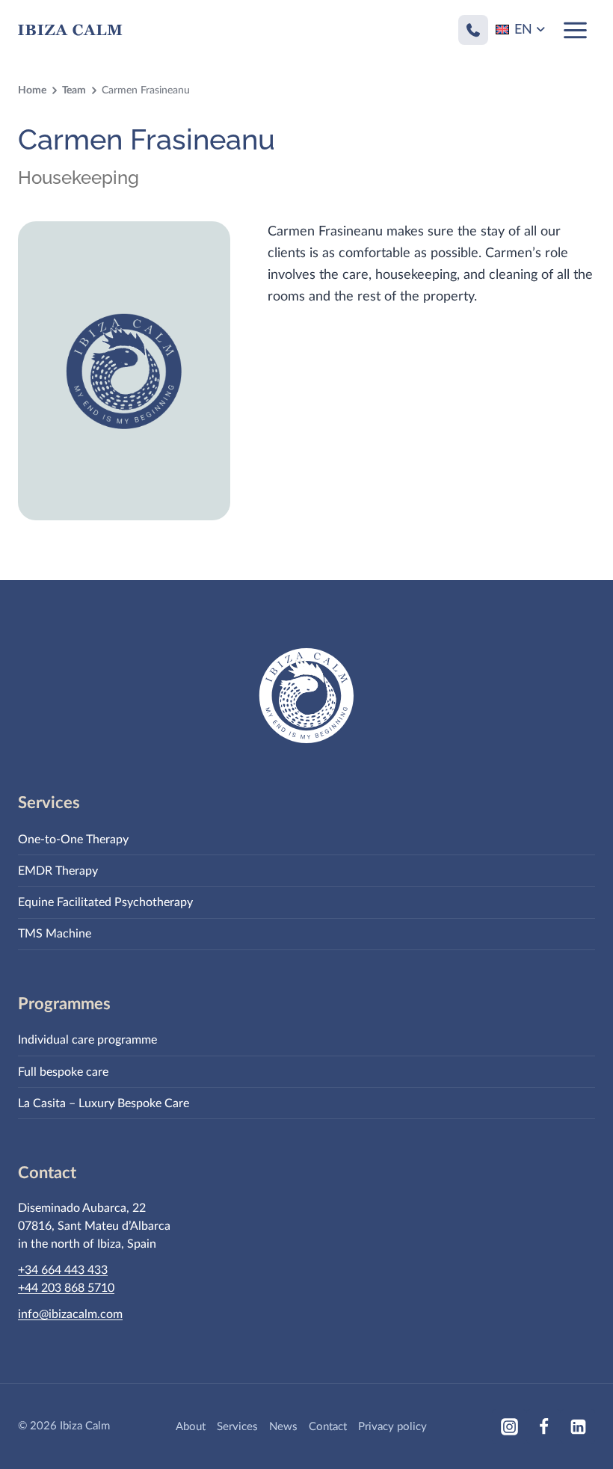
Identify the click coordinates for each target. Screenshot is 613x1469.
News (283, 1426)
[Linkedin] (578, 1426)
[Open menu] (575, 30)
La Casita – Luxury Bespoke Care (103, 1103)
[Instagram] (509, 1426)
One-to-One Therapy (73, 840)
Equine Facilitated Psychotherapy (105, 902)
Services (237, 1426)
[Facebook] (543, 1426)
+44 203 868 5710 (66, 1288)
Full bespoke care (63, 1072)
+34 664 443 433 (63, 1270)
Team (74, 90)
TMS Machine (54, 934)
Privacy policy (392, 1426)
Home (32, 90)
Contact (328, 1426)
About (191, 1426)
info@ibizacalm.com (70, 1314)
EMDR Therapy (58, 871)
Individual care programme (87, 1040)
